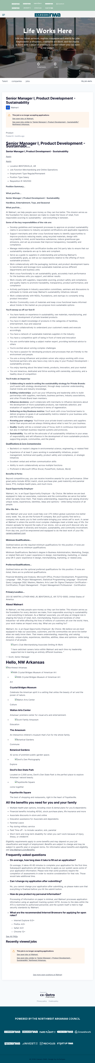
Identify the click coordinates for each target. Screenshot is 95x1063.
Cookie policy (53, 1001)
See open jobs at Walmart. (23, 118)
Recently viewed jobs (21, 941)
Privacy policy (42, 1001)
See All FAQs (12, 936)
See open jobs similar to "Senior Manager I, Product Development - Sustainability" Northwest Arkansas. (45, 123)
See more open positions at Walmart (47, 975)
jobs (28, 81)
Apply (8, 156)
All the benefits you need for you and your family (41, 802)
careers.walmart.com (16, 533)
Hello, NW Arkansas (25, 662)
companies (17, 81)
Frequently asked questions (26, 855)
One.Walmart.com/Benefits (22, 849)
